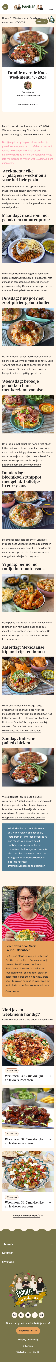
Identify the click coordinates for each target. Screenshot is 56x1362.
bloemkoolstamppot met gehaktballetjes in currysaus (21, 481)
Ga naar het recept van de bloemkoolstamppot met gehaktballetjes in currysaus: (26, 552)
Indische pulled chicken (18, 740)
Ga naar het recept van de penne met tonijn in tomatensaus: (26, 635)
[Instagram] (14, 1315)
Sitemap (28, 1346)
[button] (28, 1244)
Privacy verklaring (28, 1339)
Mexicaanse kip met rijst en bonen (23, 649)
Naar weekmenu (26, 104)
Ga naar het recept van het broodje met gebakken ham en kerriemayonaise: (26, 460)
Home (5, 18)
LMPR (36, 1352)
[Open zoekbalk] (5, 7)
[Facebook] (21, 1315)
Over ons (10, 991)
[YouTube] (28, 1315)
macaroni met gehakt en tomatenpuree (26, 217)
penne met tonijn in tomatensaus (23, 566)
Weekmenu (19, 18)
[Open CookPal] (52, 20)
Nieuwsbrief (26, 1330)
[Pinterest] (41, 1315)
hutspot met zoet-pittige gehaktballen (26, 300)
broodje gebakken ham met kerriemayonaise (22, 385)
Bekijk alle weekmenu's (26, 1215)
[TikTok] (35, 1315)
